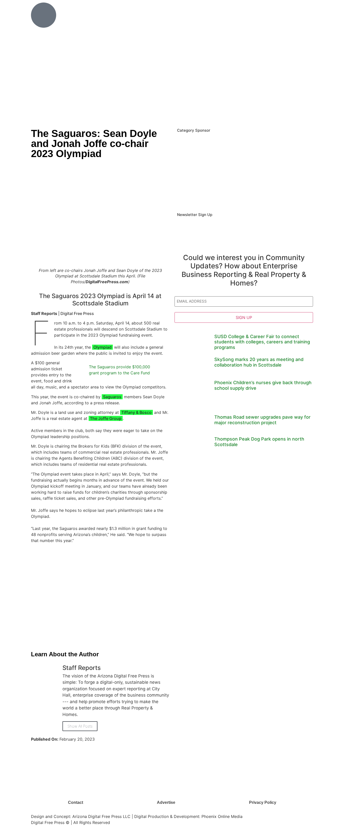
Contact (75, 802)
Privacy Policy (262, 802)
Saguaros (112, 396)
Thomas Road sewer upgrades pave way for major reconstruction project (262, 419)
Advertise (166, 802)
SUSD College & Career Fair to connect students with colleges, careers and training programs (262, 342)
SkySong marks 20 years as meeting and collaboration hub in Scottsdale (258, 362)
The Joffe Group (105, 418)
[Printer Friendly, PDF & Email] (33, 643)
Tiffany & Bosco (136, 412)
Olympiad (102, 347)
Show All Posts (79, 726)
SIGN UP (244, 317)
